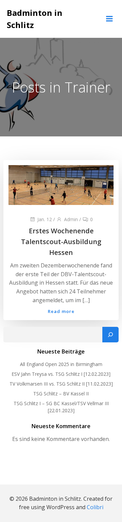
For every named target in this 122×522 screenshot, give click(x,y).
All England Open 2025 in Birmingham (61, 364)
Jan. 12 (44, 219)
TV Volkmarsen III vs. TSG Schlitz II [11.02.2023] (61, 384)
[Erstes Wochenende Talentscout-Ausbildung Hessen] (61, 184)
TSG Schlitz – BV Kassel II (61, 393)
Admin (71, 219)
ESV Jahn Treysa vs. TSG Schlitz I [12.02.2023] (61, 374)
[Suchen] (110, 334)
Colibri (95, 507)
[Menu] (109, 19)
